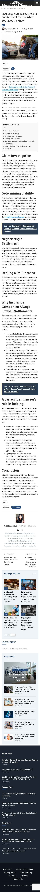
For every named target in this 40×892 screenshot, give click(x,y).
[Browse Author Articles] (20, 518)
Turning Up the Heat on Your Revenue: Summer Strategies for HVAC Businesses (19, 850)
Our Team (7, 869)
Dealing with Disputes (12, 138)
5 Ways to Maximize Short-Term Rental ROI (17, 769)
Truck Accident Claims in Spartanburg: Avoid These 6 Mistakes (30, 562)
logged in (12, 648)
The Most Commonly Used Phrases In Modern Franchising (20, 677)
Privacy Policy (9, 873)
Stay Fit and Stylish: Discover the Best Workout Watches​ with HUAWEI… (25, 737)
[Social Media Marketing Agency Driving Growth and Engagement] (8, 725)
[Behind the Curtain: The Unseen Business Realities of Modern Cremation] (8, 689)
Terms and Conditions (24, 869)
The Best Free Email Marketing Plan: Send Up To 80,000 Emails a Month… (25, 701)
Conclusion (8, 149)
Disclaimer (12, 876)
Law (3, 25)
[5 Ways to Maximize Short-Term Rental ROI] (8, 714)
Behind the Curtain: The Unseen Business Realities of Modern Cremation (25, 689)
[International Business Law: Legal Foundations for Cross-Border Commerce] (28, 584)
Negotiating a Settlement (13, 136)
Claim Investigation (11, 131)
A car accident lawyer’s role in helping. (18, 146)
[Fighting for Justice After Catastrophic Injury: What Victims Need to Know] (28, 610)
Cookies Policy (26, 873)
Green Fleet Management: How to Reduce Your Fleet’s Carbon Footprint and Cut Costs (19, 831)
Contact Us (18, 879)
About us (24, 876)
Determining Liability (12, 133)
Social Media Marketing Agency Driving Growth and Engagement (24, 724)
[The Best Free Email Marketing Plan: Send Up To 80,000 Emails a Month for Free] (8, 702)
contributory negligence (14, 217)
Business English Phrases (20, 669)
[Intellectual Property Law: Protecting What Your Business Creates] (11, 584)
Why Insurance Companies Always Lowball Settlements (19, 142)
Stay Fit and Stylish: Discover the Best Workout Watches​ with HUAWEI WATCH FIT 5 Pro (19, 778)
